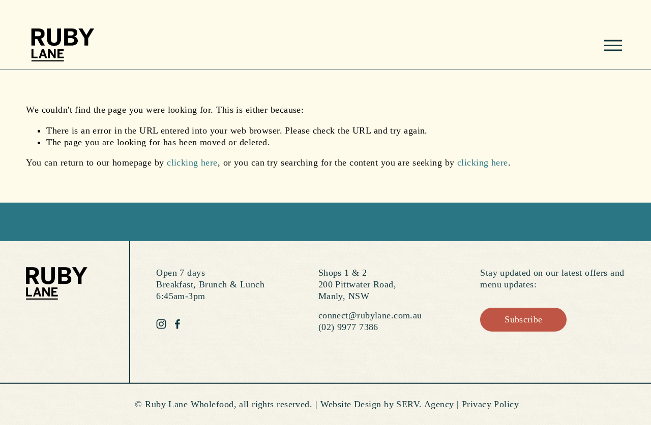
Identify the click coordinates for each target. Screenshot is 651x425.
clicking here (192, 162)
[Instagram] (161, 324)
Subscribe (523, 319)
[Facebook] (177, 324)
